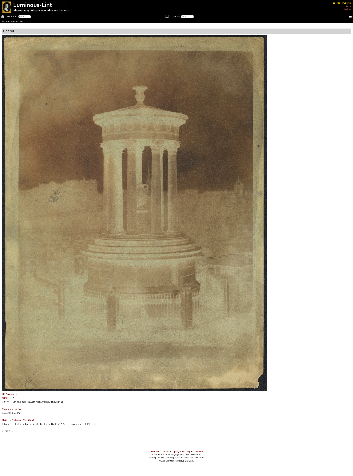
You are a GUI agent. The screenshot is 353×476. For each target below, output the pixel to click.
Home (8, 21)
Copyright (176, 451)
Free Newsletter (343, 3)
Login (348, 6)
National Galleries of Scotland (18, 420)
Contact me (197, 451)
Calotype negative (12, 409)
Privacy (186, 451)
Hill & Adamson (10, 394)
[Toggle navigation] (350, 16)
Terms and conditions (159, 451)
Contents (14, 21)
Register (347, 9)
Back (3, 21)
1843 (4, 397)
